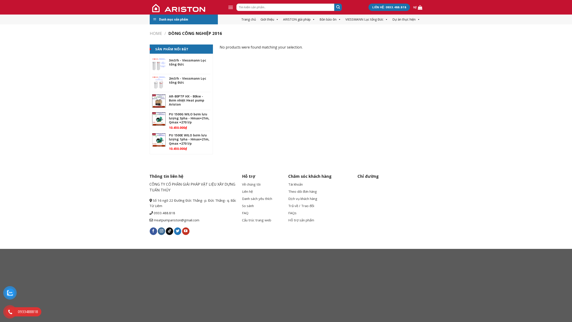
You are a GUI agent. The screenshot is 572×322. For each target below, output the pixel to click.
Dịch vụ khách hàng (302, 198)
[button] (276, 19)
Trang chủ (248, 19)
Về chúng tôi (251, 184)
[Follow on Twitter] (177, 231)
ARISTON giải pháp (297, 19)
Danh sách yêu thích (257, 198)
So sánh (248, 205)
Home (156, 33)
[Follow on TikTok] (169, 231)
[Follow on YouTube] (185, 231)
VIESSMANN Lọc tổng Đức (364, 19)
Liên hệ (247, 191)
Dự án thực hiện (404, 19)
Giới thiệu (267, 19)
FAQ (245, 213)
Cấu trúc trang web (256, 220)
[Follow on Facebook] (153, 231)
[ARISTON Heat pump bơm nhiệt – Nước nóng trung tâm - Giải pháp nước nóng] (185, 7)
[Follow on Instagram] (161, 231)
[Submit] (338, 7)
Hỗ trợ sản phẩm (301, 220)
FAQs (292, 213)
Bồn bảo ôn (328, 19)
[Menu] (230, 7)
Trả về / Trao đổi (301, 205)
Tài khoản (295, 184)
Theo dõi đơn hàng (302, 191)
